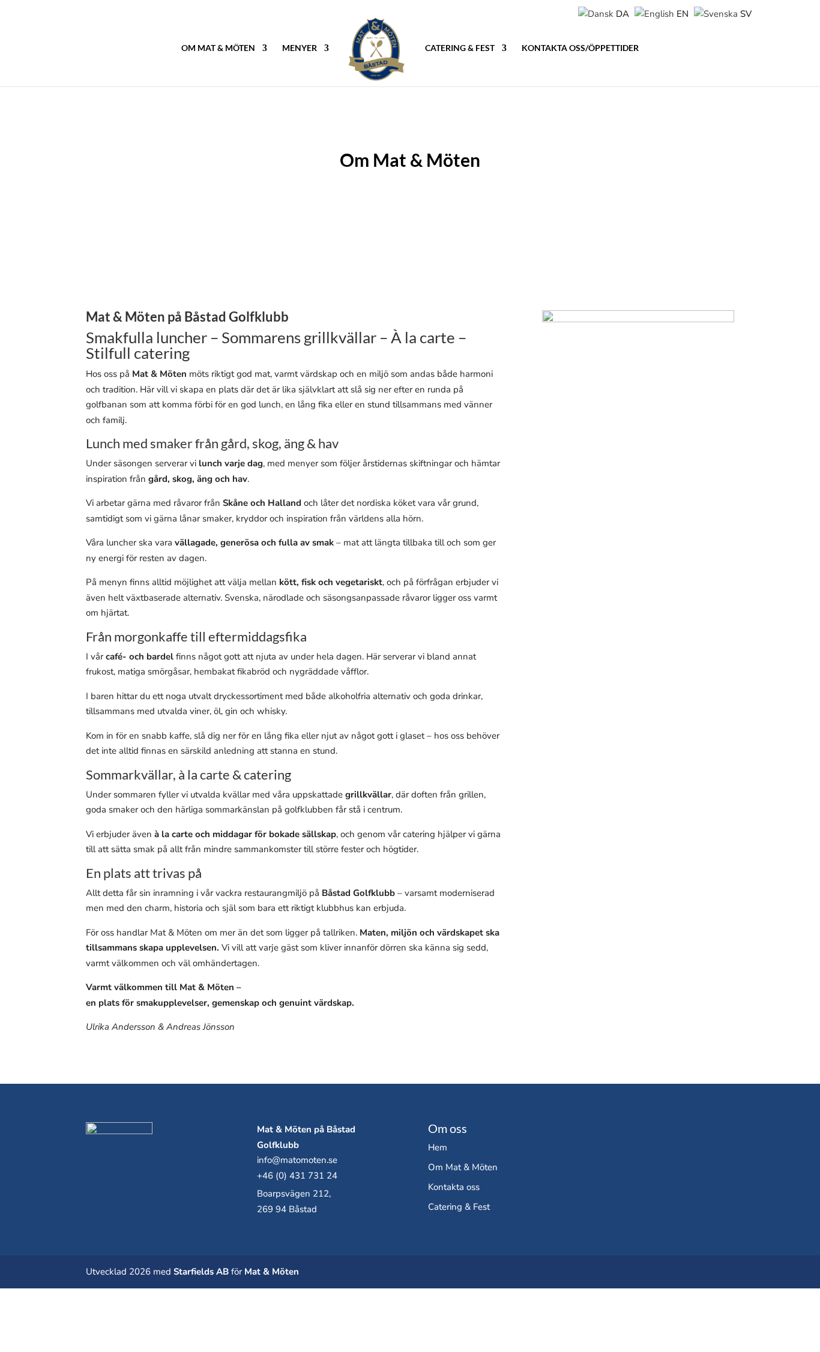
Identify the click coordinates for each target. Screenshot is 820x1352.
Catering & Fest (460, 48)
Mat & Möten (271, 1272)
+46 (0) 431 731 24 (297, 1176)
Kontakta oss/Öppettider (580, 48)
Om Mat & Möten (218, 48)
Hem (437, 1147)
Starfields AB (201, 1272)
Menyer (299, 48)
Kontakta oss (454, 1187)
